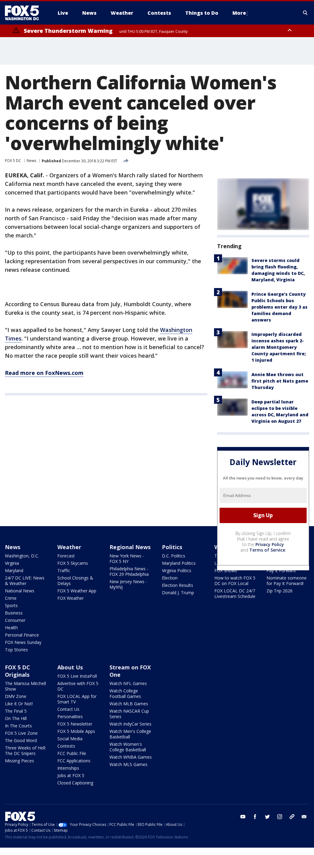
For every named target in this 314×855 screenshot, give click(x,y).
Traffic (63, 570)
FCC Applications (73, 761)
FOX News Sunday (23, 642)
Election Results (177, 585)
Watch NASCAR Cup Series (129, 713)
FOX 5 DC (13, 160)
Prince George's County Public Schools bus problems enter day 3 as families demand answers (279, 307)
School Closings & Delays (75, 580)
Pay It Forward (281, 570)
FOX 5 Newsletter (74, 724)
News (31, 160)
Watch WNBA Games (130, 757)
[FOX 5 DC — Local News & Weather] (25, 13)
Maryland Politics (179, 563)
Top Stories (16, 650)
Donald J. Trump (178, 592)
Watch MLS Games (128, 764)
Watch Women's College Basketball (127, 747)
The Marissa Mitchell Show (25, 686)
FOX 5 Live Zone (21, 733)
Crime (11, 598)
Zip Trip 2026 (279, 591)
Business (14, 613)
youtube (243, 817)
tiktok (292, 817)
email (304, 817)
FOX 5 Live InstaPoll (77, 676)
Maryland (14, 570)
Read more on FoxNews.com (44, 372)
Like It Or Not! (19, 704)
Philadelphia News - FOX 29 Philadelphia (129, 571)
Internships (68, 768)
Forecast (66, 556)
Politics (172, 547)
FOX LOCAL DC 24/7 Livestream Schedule (234, 593)
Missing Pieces (19, 761)
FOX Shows (225, 570)
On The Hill (16, 718)
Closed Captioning (75, 783)
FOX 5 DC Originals (17, 671)
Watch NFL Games (128, 683)
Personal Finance (22, 635)
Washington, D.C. (22, 556)
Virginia (12, 563)
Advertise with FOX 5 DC (77, 686)
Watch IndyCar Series (130, 724)
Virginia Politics (176, 570)
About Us (70, 667)
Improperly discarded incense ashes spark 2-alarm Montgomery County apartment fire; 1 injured (278, 347)
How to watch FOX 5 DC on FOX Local (234, 580)
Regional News (130, 547)
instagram (280, 817)
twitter (267, 817)
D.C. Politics (173, 556)
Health (11, 627)
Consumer (15, 620)
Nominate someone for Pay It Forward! (286, 580)
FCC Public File (71, 753)
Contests (66, 746)
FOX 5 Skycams (72, 563)
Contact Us (68, 709)
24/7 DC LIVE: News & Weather (24, 580)
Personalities (70, 716)
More (239, 13)
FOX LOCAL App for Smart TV (77, 699)
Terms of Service (267, 550)
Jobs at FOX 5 (70, 775)
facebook (255, 817)
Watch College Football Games (125, 693)
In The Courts (18, 726)
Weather (69, 547)
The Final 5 (16, 711)
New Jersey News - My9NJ (128, 584)
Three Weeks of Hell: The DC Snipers (25, 750)
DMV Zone (15, 696)
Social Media (69, 738)
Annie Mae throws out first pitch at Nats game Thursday (279, 381)
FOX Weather (70, 598)
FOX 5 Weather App (76, 591)
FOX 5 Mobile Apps (76, 731)
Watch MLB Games (128, 704)
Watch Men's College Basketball (130, 734)
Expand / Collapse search (305, 13)
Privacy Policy (269, 544)
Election (170, 578)
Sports (11, 605)
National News (19, 591)
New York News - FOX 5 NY (126, 558)
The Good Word (21, 740)
